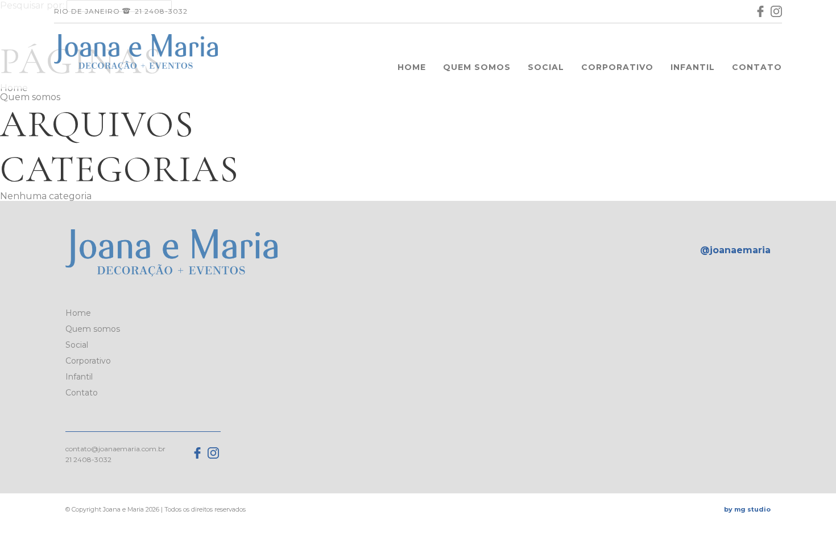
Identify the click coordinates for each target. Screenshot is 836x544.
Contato (757, 67)
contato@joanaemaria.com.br (115, 448)
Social (546, 67)
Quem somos (477, 67)
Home (412, 67)
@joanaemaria (735, 250)
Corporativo (617, 67)
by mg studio (747, 509)
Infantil (693, 67)
